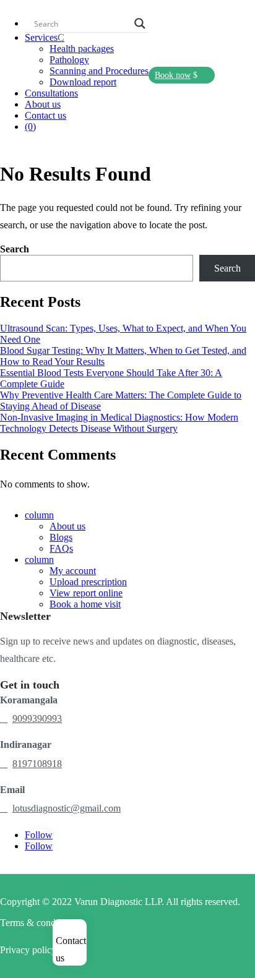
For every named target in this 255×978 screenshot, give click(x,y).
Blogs (61, 537)
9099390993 (37, 718)
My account (73, 570)
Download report (83, 82)
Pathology (69, 59)
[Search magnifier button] (140, 23)
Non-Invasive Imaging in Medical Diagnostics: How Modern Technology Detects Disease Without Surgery (119, 423)
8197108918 (37, 763)
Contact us (45, 115)
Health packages (82, 48)
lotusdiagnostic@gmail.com (66, 808)
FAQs (61, 548)
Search (14, 249)
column (39, 515)
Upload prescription (88, 582)
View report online (86, 593)
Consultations (51, 93)
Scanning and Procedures (99, 71)
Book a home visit (85, 604)
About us (43, 104)
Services (41, 37)
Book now (173, 75)
